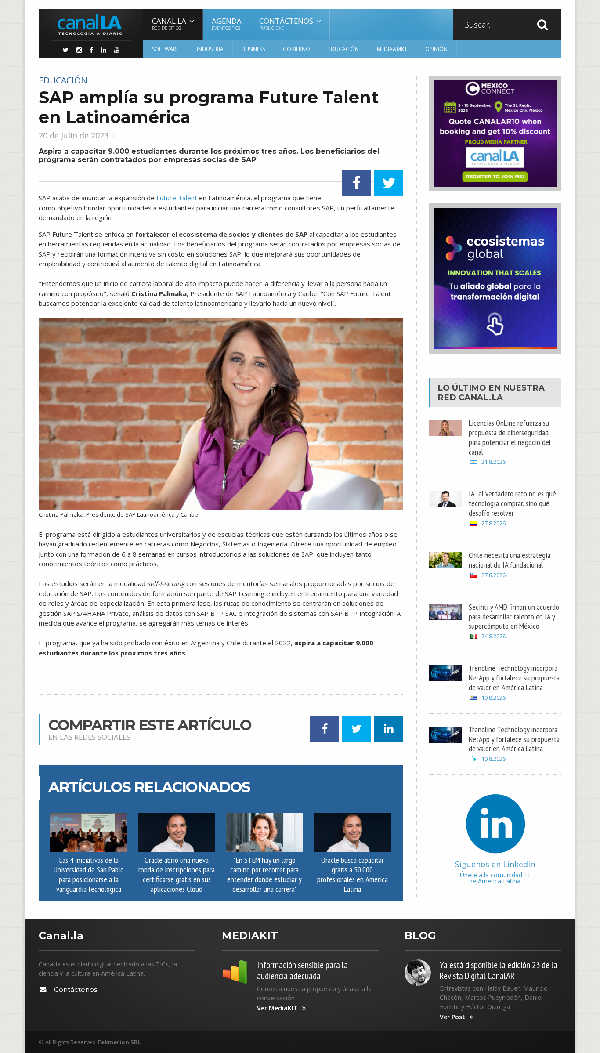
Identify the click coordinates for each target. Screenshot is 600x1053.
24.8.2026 (493, 636)
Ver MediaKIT (277, 1008)
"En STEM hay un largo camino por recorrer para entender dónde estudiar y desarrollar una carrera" (264, 874)
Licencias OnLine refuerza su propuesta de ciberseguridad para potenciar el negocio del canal (510, 437)
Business (253, 49)
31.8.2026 (493, 462)
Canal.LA (481, 397)
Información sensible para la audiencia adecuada (302, 970)
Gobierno (296, 49)
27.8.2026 (493, 523)
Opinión (436, 49)
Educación (343, 49)
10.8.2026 (493, 698)
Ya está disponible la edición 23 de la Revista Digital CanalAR (498, 970)
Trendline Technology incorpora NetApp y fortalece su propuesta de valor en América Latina (514, 677)
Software (165, 49)
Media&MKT (392, 49)
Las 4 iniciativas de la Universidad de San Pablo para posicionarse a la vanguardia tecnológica (89, 874)
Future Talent (176, 197)
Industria (210, 49)
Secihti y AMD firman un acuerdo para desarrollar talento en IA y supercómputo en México (514, 616)
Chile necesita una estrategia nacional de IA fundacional (509, 560)
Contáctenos (75, 989)
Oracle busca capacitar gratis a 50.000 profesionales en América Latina (352, 874)
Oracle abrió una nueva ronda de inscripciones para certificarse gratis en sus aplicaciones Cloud (176, 874)
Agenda (227, 23)
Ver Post (452, 1017)
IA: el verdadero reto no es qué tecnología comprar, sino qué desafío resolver (512, 503)
